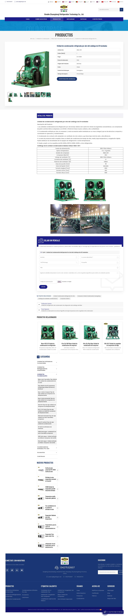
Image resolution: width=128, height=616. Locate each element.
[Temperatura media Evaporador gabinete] (41, 498)
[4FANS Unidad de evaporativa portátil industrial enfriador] (41, 489)
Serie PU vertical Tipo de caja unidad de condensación (46, 423)
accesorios (41, 452)
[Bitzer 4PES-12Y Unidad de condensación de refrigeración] (47, 332)
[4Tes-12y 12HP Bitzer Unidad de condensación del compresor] (69, 332)
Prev (34, 338)
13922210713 (80, 577)
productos (80, 596)
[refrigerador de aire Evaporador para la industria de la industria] (41, 545)
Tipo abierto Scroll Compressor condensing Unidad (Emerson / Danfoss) (46, 387)
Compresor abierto (65, 298)
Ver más (48, 353)
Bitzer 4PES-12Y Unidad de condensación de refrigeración (47, 344)
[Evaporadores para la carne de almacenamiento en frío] (41, 527)
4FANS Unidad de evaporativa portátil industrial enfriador (50, 488)
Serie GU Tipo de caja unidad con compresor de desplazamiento (47, 405)
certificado (95, 593)
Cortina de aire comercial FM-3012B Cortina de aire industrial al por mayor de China (50, 469)
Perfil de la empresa (98, 590)
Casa (27, 19)
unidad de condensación (42, 39)
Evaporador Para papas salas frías (49, 535)
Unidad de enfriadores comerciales (44, 362)
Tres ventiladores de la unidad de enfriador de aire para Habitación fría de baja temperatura (50, 507)
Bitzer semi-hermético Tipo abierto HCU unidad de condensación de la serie (71, 39)
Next (126, 338)
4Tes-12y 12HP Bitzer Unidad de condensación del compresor (69, 344)
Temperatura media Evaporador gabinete (50, 497)
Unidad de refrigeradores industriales (42, 368)
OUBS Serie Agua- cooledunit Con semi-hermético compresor (47, 432)
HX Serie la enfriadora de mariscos (45, 427)
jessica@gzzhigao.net (21, 1)
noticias (83, 19)
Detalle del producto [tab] (45, 116)
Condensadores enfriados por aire (43, 448)
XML (79, 609)
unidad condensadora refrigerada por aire (64, 296)
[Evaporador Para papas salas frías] (41, 536)
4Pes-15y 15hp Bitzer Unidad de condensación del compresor (91, 344)
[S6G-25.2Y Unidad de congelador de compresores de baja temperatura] (112, 332)
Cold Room (41, 456)
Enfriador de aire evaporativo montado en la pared (50, 479)
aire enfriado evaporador (65, 599)
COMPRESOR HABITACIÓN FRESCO (48, 600)
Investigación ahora (66, 79)
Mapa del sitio (111, 598)
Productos (57, 19)
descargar (70, 19)
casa (78, 590)
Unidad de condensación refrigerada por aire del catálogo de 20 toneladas (67, 252)
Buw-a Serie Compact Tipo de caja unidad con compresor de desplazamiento (46, 393)
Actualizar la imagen (66, 281)
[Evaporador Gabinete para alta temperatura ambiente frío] (41, 517)
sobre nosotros (41, 19)
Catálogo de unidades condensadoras (47, 298)
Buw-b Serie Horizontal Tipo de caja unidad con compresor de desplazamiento (46, 400)
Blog (108, 593)
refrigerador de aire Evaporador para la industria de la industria (50, 545)
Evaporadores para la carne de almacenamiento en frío (50, 526)
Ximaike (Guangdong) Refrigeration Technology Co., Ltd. (64, 14)
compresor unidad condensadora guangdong (89, 296)
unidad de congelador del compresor (66, 591)
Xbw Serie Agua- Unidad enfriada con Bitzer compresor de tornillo (47, 442)
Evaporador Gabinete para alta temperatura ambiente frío (50, 517)
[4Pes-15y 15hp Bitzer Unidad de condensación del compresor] (91, 332)
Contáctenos (97, 19)
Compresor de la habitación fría (46, 591)
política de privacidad (86, 609)
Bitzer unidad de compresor (62, 595)
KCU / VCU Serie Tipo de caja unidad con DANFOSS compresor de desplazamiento (47, 411)
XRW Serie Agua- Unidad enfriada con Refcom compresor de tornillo (47, 437)
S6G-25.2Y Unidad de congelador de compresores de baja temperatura (112, 344)
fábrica (94, 596)
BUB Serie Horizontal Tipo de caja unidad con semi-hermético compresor (47, 417)
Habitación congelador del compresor (48, 595)
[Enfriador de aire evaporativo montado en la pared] (41, 479)
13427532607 (9, 1)
